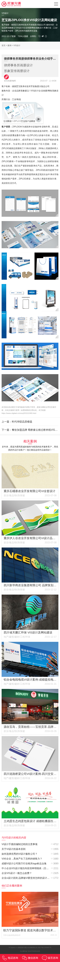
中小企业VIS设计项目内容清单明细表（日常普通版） (30, 868)
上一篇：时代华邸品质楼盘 (17, 421)
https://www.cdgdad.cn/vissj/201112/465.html (19, 413)
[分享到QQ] (46, 36)
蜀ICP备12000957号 (44, 947)
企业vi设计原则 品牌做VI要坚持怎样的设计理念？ (28, 878)
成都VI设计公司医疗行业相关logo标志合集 (24, 863)
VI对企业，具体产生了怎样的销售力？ (22, 858)
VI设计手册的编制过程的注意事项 (19, 844)
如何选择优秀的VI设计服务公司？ (19, 853)
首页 (3, 45)
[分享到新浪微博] (42, 36)
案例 (9, 45)
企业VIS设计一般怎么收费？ (17, 873)
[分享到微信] (39, 36)
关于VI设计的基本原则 (13, 849)
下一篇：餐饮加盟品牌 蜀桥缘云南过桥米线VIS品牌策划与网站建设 (30, 429)
